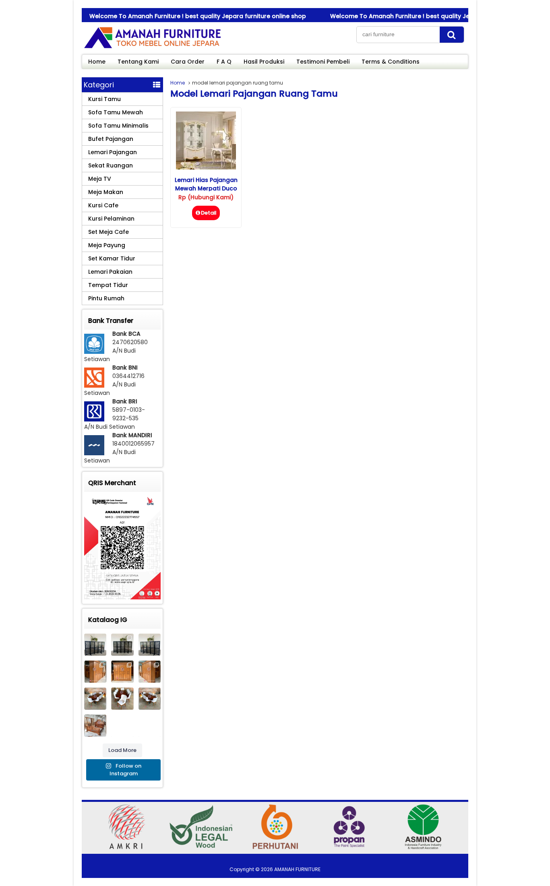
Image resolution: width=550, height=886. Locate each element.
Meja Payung (106, 245)
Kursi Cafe (103, 205)
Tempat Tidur (108, 285)
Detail (209, 213)
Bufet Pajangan (110, 139)
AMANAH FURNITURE (297, 869)
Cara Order (188, 62)
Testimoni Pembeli (322, 62)
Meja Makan (105, 192)
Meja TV (99, 179)
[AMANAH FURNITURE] (152, 48)
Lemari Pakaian (110, 272)
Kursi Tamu (104, 99)
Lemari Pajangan (112, 152)
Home (96, 62)
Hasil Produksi (264, 62)
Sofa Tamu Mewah (115, 112)
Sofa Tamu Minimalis (118, 126)
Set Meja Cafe (108, 232)
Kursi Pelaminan (111, 219)
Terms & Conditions (391, 62)
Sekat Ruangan (110, 165)
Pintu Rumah (106, 298)
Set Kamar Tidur (111, 258)
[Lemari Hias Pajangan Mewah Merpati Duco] (206, 167)
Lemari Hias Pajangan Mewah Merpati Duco (206, 184)
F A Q (224, 62)
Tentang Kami (138, 62)
